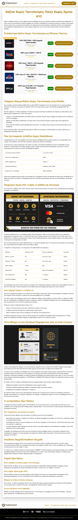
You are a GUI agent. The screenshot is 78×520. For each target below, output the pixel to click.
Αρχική (26, 3)
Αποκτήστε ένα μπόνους (64, 43)
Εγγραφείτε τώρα (69, 3)
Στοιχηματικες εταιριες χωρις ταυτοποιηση (42, 3)
